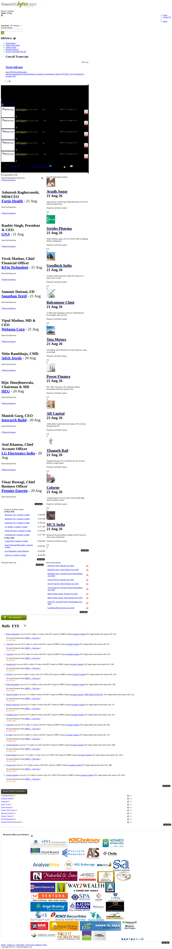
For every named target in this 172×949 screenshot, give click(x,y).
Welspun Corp (13, 329)
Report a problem (7, 11)
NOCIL (9, 674)
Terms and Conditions (34, 945)
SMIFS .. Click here (32, 638)
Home (165, 21)
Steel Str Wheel (12, 695)
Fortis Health (12, 201)
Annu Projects (15, 166)
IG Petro (9, 735)
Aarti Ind (9, 644)
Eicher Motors (11, 755)
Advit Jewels (12, 358)
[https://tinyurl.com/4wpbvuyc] (50, 166)
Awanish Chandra (79, 634)
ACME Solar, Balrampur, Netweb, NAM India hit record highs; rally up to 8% (65, 314)
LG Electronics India (18, 453)
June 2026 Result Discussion (16, 72)
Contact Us (167, 17)
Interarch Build (14, 420)
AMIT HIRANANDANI (93, 695)
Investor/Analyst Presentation (65, 575)
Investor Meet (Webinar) (40, 166)
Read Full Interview (9, 207)
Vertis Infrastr (11, 43)
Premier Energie (15, 491)
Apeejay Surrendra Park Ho (16, 52)
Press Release (63, 570)
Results (61, 566)
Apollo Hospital (12, 745)
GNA (6, 234)
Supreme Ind (11, 664)
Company (16, 26)
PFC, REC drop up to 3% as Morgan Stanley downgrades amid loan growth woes (63, 388)
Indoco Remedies (12, 634)
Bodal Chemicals (12, 705)
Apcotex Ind (10, 765)
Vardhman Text (12, 715)
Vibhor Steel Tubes (13, 45)
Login (165, 15)
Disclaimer (20, 945)
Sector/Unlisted (6, 28)
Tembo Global (11, 47)
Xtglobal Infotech (12, 50)
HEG (6, 391)
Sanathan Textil (14, 296)
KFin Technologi (15, 267)
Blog (45, 945)
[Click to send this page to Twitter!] (142, 939)
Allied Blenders (21, 109)
